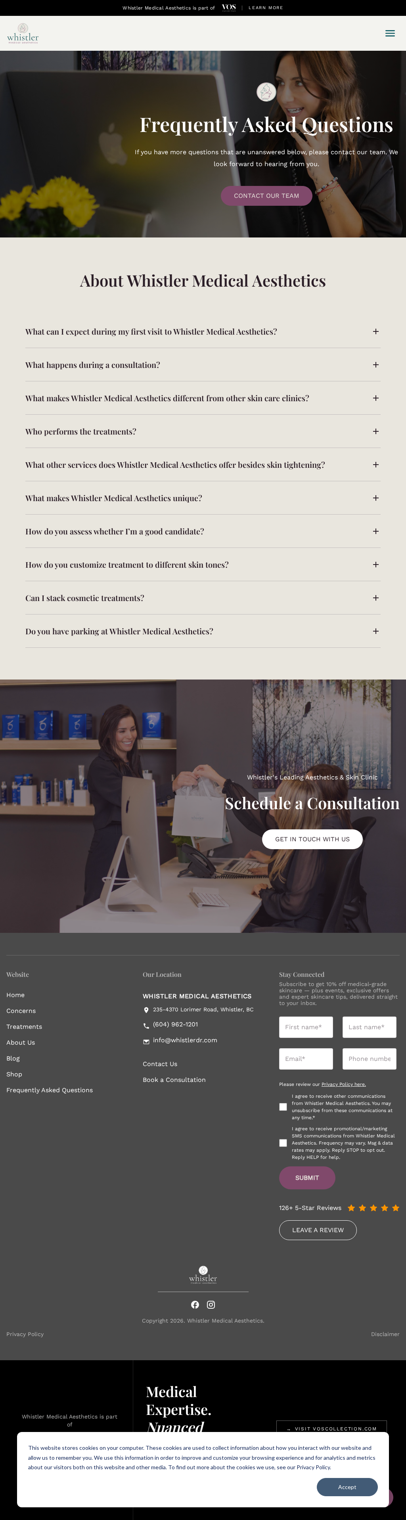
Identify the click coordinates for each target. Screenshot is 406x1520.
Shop (14, 1074)
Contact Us (160, 1064)
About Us (20, 1042)
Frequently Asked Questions (49, 1090)
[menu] (390, 33)
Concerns (21, 1011)
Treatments (24, 1026)
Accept (347, 1487)
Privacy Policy (25, 1334)
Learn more (266, 7)
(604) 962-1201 (175, 1024)
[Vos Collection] (229, 7)
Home (15, 995)
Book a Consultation (174, 1080)
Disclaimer (385, 1334)
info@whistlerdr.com (185, 1040)
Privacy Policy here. (344, 1084)
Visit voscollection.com (331, 1429)
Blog (13, 1058)
